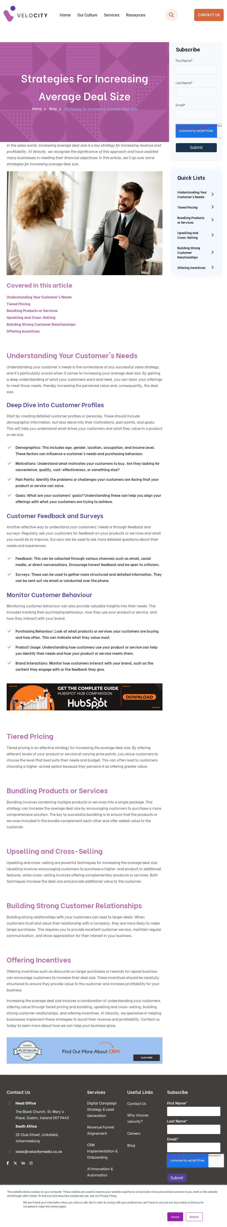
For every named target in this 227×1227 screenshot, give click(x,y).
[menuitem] (8, 1163)
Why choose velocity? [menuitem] (137, 1118)
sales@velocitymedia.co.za (39, 1151)
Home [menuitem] (65, 15)
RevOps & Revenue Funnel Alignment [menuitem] (41, 54)
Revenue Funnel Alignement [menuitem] (100, 1130)
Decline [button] (194, 1217)
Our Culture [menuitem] (87, 15)
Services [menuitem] (111, 15)
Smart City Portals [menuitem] (182, 41)
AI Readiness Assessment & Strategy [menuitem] (111, 50)
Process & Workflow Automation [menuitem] (111, 41)
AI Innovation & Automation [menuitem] (100, 1171)
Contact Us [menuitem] (136, 1103)
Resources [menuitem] (135, 15)
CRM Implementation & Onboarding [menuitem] (41, 63)
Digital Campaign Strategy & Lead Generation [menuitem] (41, 43)
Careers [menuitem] (133, 1133)
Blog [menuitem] (53, 108)
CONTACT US (209, 15)
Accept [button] (175, 1217)
